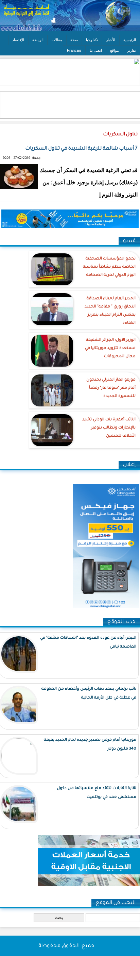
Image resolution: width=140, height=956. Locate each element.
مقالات (57, 40)
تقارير (131, 50)
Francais (74, 50)
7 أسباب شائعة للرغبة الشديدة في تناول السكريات (81, 149)
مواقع (114, 50)
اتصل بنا (96, 50)
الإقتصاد (18, 40)
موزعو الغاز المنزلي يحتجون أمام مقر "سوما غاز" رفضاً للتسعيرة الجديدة (111, 388)
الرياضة (37, 40)
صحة (74, 40)
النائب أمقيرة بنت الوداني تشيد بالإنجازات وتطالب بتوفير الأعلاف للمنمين (109, 428)
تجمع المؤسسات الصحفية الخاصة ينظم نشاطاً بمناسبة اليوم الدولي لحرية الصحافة (109, 267)
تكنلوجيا (92, 40)
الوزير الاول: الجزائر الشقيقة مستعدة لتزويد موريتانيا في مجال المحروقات (110, 348)
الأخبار (110, 40)
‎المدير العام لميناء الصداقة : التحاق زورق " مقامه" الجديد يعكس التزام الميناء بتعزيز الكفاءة (110, 311)
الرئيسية (129, 40)
